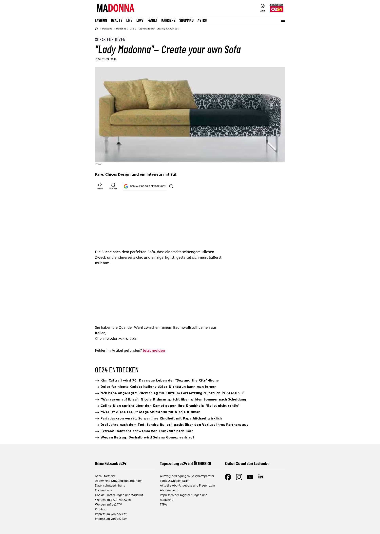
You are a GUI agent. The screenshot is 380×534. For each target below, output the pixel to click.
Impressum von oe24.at (111, 514)
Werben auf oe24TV (108, 504)
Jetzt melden (154, 350)
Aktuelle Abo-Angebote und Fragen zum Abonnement (187, 488)
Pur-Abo (100, 509)
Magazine (107, 28)
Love (140, 20)
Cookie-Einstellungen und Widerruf (119, 495)
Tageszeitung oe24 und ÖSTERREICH (185, 463)
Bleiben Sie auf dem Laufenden (247, 463)
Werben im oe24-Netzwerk (113, 500)
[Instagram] (239, 477)
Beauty (116, 20)
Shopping (186, 20)
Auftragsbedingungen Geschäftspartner (187, 476)
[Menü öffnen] (283, 20)
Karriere (168, 20)
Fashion (101, 20)
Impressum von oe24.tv (111, 519)
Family (152, 20)
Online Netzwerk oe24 (110, 463)
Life (129, 20)
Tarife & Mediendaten (174, 481)
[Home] (96, 28)
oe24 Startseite (105, 476)
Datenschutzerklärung (110, 485)
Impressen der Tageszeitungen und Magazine (183, 498)
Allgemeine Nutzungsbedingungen (118, 481)
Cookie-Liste (103, 490)
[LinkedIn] (261, 477)
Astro (202, 20)
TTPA (163, 504)
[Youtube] (250, 477)
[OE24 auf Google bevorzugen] (171, 186)
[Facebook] (228, 477)
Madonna (121, 28)
